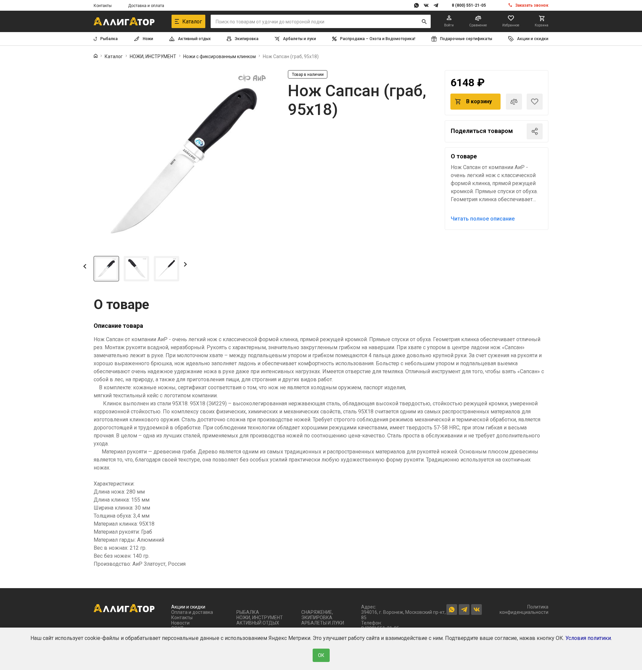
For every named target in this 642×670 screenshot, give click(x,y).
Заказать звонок (531, 5)
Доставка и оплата (146, 5)
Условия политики (588, 638)
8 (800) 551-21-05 (469, 5)
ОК (321, 655)
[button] (84, 266)
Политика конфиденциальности (524, 609)
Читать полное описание (483, 219)
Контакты (103, 5)
